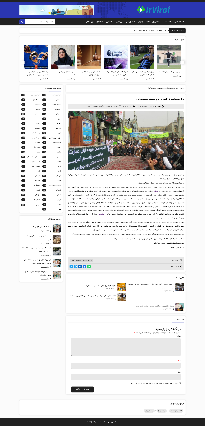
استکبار (155, 191)
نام (179, 361)
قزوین (52, 171)
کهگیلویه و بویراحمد (52, 185)
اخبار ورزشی (130, 21)
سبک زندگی (31, 147)
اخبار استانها (167, 21)
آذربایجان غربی (31, 95)
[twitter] (71, 266)
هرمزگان (52, 204)
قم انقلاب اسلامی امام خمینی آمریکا (81, 260)
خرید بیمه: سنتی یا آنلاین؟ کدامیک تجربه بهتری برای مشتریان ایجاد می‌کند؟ (141, 30)
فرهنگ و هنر (30, 166)
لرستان (52, 195)
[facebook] (84, 266)
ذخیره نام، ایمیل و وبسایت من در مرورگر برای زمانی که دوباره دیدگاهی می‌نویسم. (154, 383)
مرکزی (52, 199)
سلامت (52, 152)
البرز (52, 119)
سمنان (31, 152)
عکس (52, 161)
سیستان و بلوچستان (31, 157)
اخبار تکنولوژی (144, 21)
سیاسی (51, 157)
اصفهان (52, 114)
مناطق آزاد (31, 199)
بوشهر (31, 123)
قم (123, 106)
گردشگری (109, 21)
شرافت (85, 199)
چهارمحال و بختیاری (52, 138)
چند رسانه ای (31, 133)
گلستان (52, 190)
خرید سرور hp (162, 411)
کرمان (52, 180)
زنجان (52, 147)
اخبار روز (155, 21)
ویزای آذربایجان (149, 411)
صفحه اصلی (179, 21)
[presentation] (182, 62)
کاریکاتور (52, 176)
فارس (52, 166)
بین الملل (89, 21)
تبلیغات (31, 128)
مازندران (31, 195)
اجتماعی (51, 100)
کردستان (31, 176)
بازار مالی (119, 21)
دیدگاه (178, 336)
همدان (31, 205)
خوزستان (31, 142)
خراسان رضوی (31, 138)
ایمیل (179, 372)
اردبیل (31, 109)
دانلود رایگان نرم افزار (176, 411)
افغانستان (101, 214)
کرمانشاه (31, 180)
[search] (22, 21)
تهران (52, 133)
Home (182, 88)
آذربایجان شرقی (52, 95)
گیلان (31, 190)
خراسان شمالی (52, 142)
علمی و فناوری (31, 161)
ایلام (31, 119)
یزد (52, 209)
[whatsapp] (89, 266)
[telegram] (75, 266)
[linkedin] (80, 266)
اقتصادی (99, 21)
